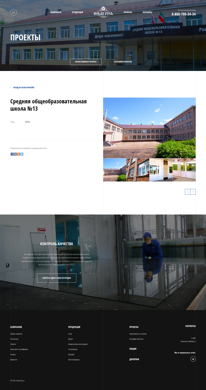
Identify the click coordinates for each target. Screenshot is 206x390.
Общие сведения (16, 333)
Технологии (14, 339)
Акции (132, 348)
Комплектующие (74, 359)
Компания (56, 12)
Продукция (77, 12)
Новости (13, 344)
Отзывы (13, 354)
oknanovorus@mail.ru (188, 341)
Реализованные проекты (86, 61)
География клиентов (123, 61)
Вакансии (13, 359)
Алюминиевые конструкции (78, 344)
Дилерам (134, 359)
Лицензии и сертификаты (19, 349)
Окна (70, 333)
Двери (70, 339)
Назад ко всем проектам (23, 87)
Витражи (71, 354)
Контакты (147, 12)
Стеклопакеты (72, 349)
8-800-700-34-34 (184, 14)
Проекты (128, 12)
